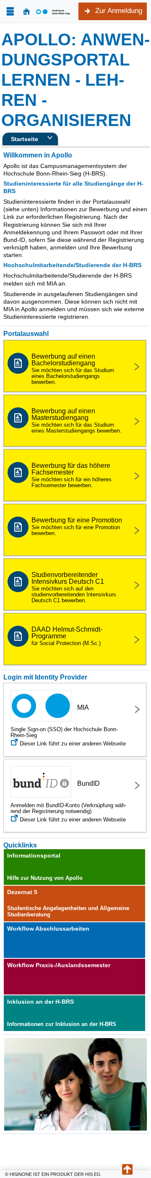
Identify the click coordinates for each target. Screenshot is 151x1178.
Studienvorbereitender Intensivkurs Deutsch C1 (73, 587)
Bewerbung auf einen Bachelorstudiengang (72, 369)
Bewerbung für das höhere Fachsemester (71, 475)
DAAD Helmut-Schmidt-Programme (66, 636)
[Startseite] (26, 11)
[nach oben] (127, 1169)
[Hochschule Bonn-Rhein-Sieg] (53, 11)
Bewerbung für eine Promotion (76, 526)
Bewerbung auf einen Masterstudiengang (76, 420)
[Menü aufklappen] (10, 11)
